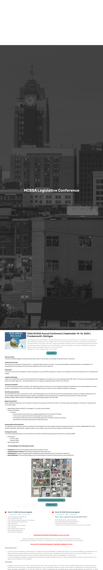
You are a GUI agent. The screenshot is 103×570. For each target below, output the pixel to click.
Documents (83, 28)
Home (45, 28)
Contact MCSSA (92, 28)
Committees (63, 28)
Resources (73, 28)
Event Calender (52, 28)
